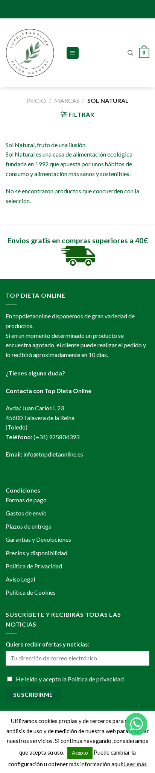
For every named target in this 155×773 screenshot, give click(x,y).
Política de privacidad (96, 679)
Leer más (135, 764)
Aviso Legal (20, 579)
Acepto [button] (80, 753)
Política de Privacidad (34, 566)
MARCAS (66, 100)
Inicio (36, 100)
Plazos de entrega (29, 526)
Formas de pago (26, 499)
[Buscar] (130, 53)
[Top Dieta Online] (30, 53)
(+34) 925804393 (56, 436)
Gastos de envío (26, 513)
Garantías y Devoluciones (38, 539)
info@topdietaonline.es (53, 454)
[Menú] (73, 53)
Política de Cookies (31, 592)
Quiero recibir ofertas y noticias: (47, 644)
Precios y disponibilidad (36, 552)
